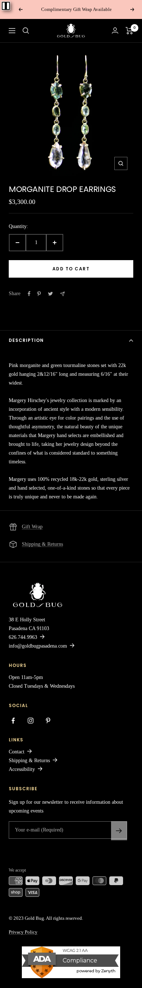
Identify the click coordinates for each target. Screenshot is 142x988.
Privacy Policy (23, 932)
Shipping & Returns (42, 544)
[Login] (115, 30)
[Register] (119, 830)
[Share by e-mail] (62, 294)
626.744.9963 (23, 637)
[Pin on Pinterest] (39, 293)
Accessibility (22, 769)
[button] (26, 30)
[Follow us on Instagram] (30, 720)
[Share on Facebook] (29, 293)
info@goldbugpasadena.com (38, 646)
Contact (16, 751)
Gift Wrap (32, 526)
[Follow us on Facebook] (13, 720)
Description (26, 340)
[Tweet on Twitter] (50, 293)
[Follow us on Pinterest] (48, 720)
